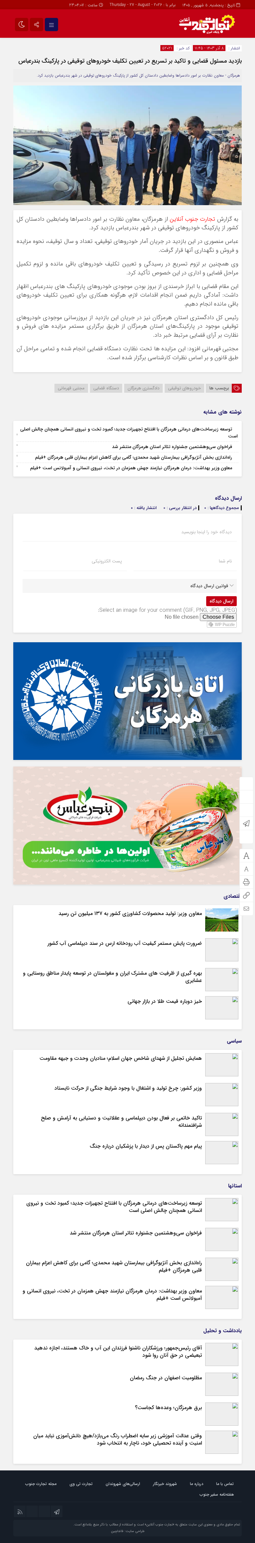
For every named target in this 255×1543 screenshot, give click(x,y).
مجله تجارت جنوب (40, 1484)
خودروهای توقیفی (184, 388)
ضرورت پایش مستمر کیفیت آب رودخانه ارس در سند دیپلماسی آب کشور (124, 943)
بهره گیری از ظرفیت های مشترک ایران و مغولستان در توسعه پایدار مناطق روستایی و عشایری (112, 977)
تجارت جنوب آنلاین (192, 219)
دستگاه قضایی (106, 388)
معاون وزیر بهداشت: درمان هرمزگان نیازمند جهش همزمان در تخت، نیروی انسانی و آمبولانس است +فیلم (131, 468)
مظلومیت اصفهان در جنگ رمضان (166, 1378)
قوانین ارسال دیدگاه (209, 586)
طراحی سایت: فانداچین (127, 1531)
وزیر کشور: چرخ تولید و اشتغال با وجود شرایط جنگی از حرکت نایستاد (128, 1088)
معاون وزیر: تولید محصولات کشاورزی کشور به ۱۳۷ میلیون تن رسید (130, 913)
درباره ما (196, 1484)
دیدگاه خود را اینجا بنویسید (206, 532)
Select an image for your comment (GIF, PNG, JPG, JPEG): (167, 610)
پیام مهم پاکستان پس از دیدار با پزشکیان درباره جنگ (146, 1146)
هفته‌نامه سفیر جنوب (217, 1494)
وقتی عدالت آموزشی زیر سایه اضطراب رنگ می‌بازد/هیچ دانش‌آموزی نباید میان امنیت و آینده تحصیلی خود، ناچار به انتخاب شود (117, 1439)
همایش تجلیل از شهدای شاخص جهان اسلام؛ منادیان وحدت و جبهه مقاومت (121, 1058)
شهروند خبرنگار (165, 1484)
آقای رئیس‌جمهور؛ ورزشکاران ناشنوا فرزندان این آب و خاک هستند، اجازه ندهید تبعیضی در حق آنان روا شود (118, 1351)
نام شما (225, 561)
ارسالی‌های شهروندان (123, 1484)
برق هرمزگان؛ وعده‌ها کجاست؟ (168, 1407)
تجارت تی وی (81, 1484)
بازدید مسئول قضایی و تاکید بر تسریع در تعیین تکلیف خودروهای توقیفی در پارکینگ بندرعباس (130, 61)
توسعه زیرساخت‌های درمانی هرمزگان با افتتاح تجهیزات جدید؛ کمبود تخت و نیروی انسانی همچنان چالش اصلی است (129, 433)
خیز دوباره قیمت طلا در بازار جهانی (165, 1001)
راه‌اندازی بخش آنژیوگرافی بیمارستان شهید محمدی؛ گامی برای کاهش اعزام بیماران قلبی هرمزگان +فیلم (133, 457)
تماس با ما (225, 1484)
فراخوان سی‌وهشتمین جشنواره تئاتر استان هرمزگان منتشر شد (172, 446)
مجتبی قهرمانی (71, 388)
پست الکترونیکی (107, 561)
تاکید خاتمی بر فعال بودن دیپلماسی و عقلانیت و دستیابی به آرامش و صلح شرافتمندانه (121, 1121)
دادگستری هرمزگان (143, 388)
